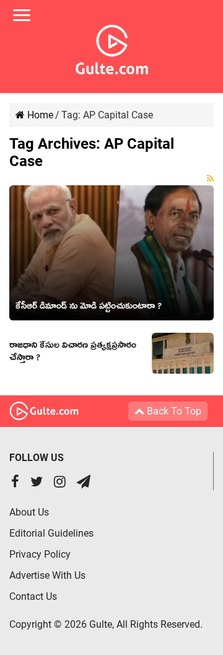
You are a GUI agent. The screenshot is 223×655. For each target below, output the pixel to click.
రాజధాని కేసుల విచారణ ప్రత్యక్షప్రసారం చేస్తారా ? (72, 353)
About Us (29, 512)
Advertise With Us (47, 575)
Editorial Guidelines (51, 533)
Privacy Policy (40, 554)
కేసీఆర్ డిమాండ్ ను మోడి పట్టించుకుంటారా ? (88, 308)
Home (39, 115)
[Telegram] (83, 483)
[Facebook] (15, 483)
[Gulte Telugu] (112, 47)
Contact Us (33, 596)
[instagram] (60, 483)
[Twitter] (36, 483)
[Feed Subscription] (210, 178)
